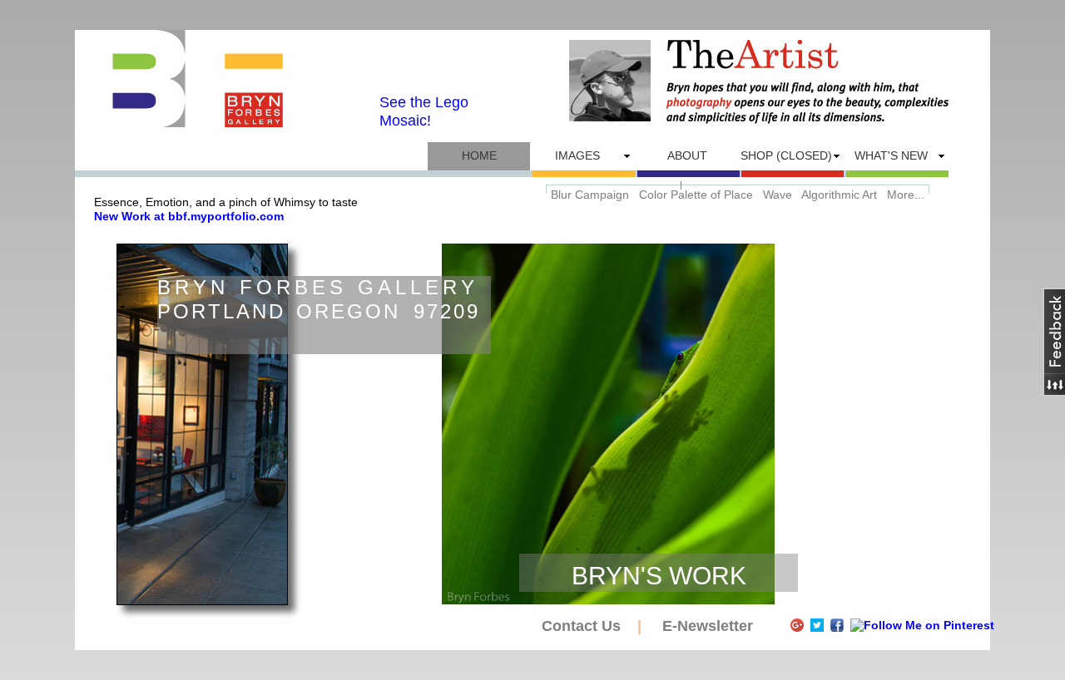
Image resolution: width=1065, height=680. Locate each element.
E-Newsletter (707, 626)
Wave (777, 194)
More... (905, 194)
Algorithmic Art (839, 194)
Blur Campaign (590, 194)
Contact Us (583, 626)
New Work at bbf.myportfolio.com (189, 216)
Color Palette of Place (696, 194)
